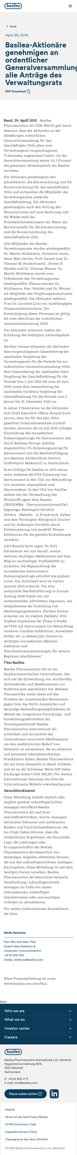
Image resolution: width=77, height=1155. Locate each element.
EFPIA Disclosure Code (20, 1124)
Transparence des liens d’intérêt (26, 1139)
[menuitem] (14, 1011)
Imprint (10, 1109)
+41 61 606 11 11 (18, 1079)
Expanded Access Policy (21, 1132)
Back (13, 26)
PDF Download (15, 91)
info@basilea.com (26, 1083)
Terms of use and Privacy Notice (26, 1117)
